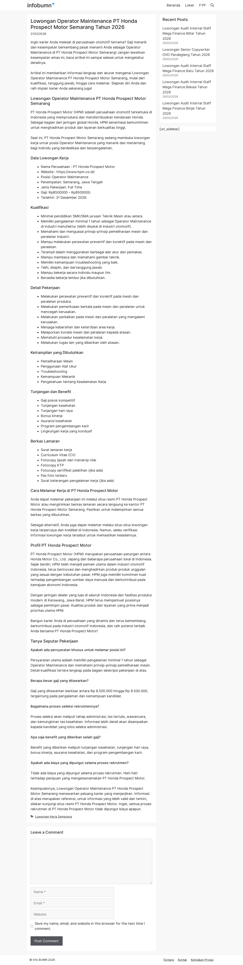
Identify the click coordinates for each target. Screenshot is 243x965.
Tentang (168, 960)
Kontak (182, 960)
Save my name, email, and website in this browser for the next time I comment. (90, 926)
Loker (189, 5)
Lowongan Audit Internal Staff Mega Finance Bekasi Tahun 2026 (187, 87)
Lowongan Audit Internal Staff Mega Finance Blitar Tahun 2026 (187, 33)
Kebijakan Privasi (202, 960)
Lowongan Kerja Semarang (53, 816)
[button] (212, 5)
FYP (202, 5)
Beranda (173, 5)
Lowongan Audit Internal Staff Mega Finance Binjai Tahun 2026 (187, 108)
